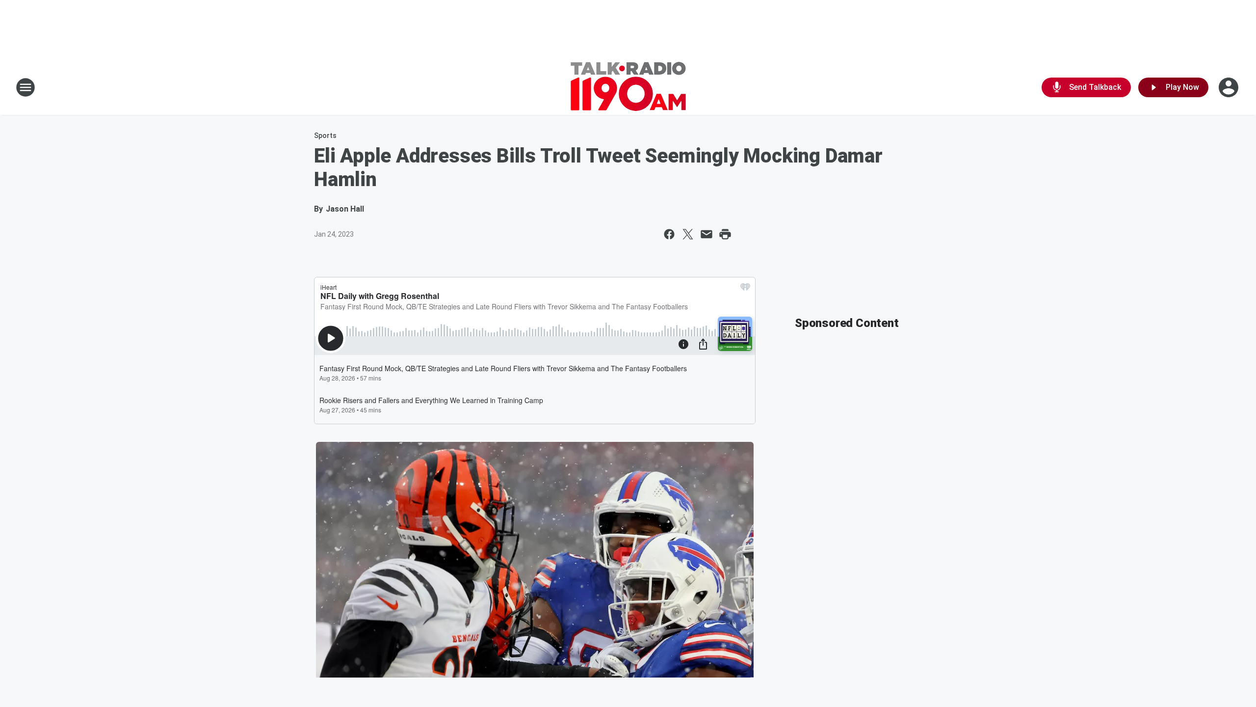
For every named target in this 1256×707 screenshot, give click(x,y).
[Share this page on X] (688, 234)
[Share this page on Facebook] (669, 234)
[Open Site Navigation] (25, 87)
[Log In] (1229, 87)
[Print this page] (725, 234)
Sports (325, 135)
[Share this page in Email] (706, 234)
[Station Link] (628, 87)
